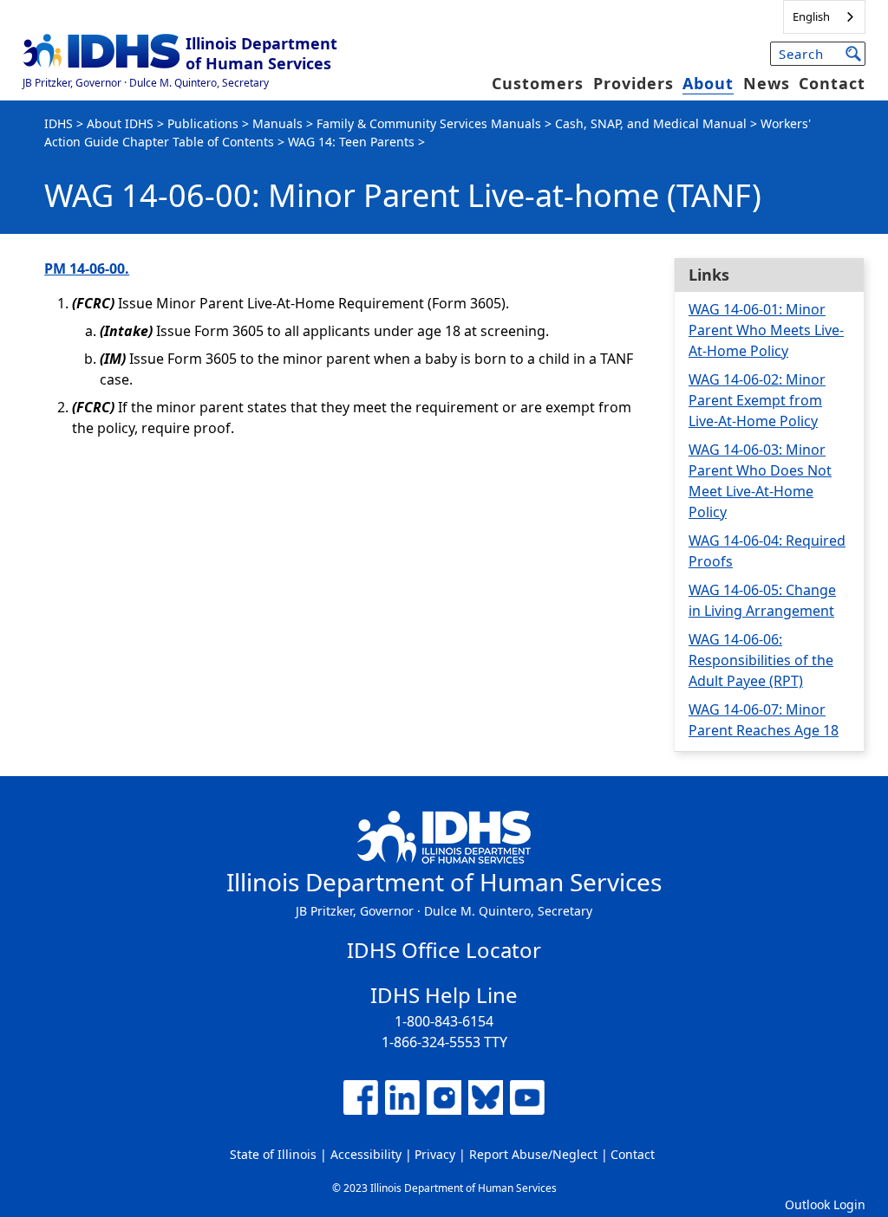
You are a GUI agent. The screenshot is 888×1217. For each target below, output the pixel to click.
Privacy (435, 1154)
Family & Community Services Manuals (429, 123)
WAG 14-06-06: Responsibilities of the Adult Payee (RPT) (761, 660)
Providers (633, 83)
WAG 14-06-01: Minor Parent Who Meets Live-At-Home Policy (766, 330)
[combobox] (824, 17)
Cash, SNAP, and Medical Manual (651, 123)
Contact (832, 83)
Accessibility (366, 1154)
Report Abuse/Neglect (533, 1154)
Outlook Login (825, 1204)
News (766, 83)
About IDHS (120, 123)
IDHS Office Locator (444, 949)
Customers (538, 83)
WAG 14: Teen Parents (351, 141)
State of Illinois (273, 1154)
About (708, 83)
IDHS (58, 123)
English (811, 16)
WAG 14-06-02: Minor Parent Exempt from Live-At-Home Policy (757, 400)
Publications (202, 123)
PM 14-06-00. (86, 268)
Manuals (277, 123)
